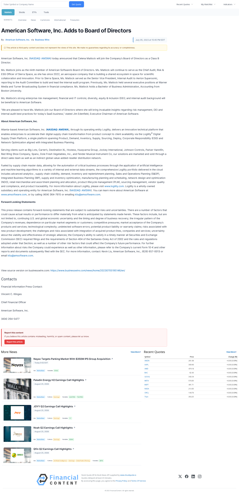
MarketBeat (40, 370)
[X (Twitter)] (180, 480)
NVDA (147, 389)
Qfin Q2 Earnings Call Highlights (53, 449)
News (33, 20)
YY (70, 418)
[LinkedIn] (193, 480)
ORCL (147, 393)
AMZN (147, 360)
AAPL (147, 365)
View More (135, 352)
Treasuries (74, 20)
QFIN (101, 460)
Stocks (22, 12)
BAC (146, 373)
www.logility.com (114, 186)
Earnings (56, 397)
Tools (46, 12)
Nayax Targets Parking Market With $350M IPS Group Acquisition (73, 358)
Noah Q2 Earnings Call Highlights (54, 427)
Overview (22, 20)
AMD (146, 369)
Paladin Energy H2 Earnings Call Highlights (60, 380)
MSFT (147, 385)
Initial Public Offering (83, 460)
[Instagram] (199, 480)
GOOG (147, 377)
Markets (8, 12)
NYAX (56, 370)
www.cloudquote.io (128, 475)
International (60, 20)
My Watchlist (206, 4)
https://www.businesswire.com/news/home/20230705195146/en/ (87, 270)
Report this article (15, 342)
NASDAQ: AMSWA (40, 58)
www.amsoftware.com (14, 194)
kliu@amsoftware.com (87, 194)
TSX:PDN (80, 397)
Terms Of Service (138, 481)
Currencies (45, 20)
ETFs (34, 12)
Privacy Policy (121, 481)
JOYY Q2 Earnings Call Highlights (54, 406)
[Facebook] (186, 480)
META (147, 381)
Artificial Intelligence (60, 460)
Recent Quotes (183, 4)
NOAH (71, 439)
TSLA (146, 397)
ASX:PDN (72, 397)
